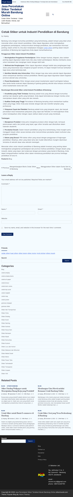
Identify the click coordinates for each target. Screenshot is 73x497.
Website (4, 218)
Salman (5, 394)
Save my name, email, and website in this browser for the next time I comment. (32, 228)
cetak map (4, 296)
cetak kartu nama (6, 286)
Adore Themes (24, 494)
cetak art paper (6, 279)
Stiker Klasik (5, 336)
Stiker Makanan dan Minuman (10, 350)
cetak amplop (5, 273)
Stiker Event (5, 320)
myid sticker (41, 253)
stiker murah (50, 253)
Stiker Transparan (6, 367)
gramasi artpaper (6, 303)
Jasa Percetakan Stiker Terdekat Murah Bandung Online (12, 11)
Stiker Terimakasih (7, 363)
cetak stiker (48, 48)
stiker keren (23, 253)
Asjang (6, 36)
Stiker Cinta (5, 313)
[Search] (53, 14)
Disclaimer (41, 453)
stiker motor (31, 253)
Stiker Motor (5, 357)
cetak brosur (5, 283)
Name (4, 209)
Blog (10, 159)
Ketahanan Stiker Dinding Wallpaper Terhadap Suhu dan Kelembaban (29, 1)
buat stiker (14, 253)
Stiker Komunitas (6, 340)
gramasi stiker (5, 306)
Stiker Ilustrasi (5, 326)
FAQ (39, 456)
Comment (5, 184)
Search (4, 258)
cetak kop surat (6, 289)
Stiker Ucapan (5, 370)
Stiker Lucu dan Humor (8, 346)
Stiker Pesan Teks (6, 360)
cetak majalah (5, 293)
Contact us (41, 449)
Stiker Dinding (5, 316)
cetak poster (5, 299)
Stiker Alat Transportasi (8, 309)
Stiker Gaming (5, 323)
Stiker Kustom (5, 343)
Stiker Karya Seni (6, 330)
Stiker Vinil (4, 373)
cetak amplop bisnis (7, 276)
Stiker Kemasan (6, 333)
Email (40, 209)
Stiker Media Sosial (7, 353)
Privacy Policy (42, 459)
